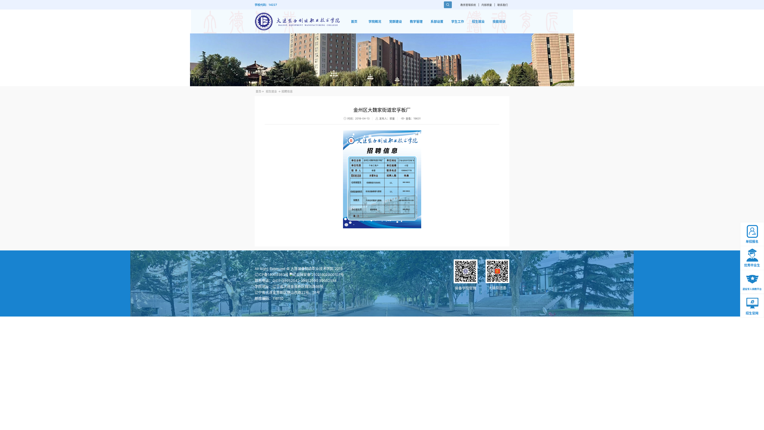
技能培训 (499, 21)
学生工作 (457, 21)
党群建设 (395, 21)
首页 (354, 21)
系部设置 (437, 21)
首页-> (260, 91)
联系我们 (502, 4)
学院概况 (374, 21)
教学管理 (416, 21)
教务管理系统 (468, 4)
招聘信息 (287, 91)
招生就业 (478, 21)
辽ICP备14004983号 (271, 275)
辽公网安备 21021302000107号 (318, 275)
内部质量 (486, 4)
